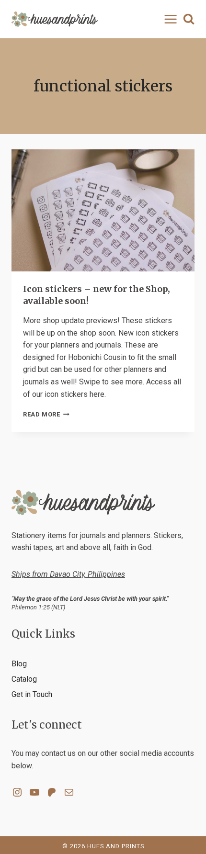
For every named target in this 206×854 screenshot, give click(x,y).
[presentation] (103, 210)
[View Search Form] (189, 19)
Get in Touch (31, 694)
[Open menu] (169, 19)
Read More (46, 414)
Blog (19, 663)
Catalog (24, 679)
